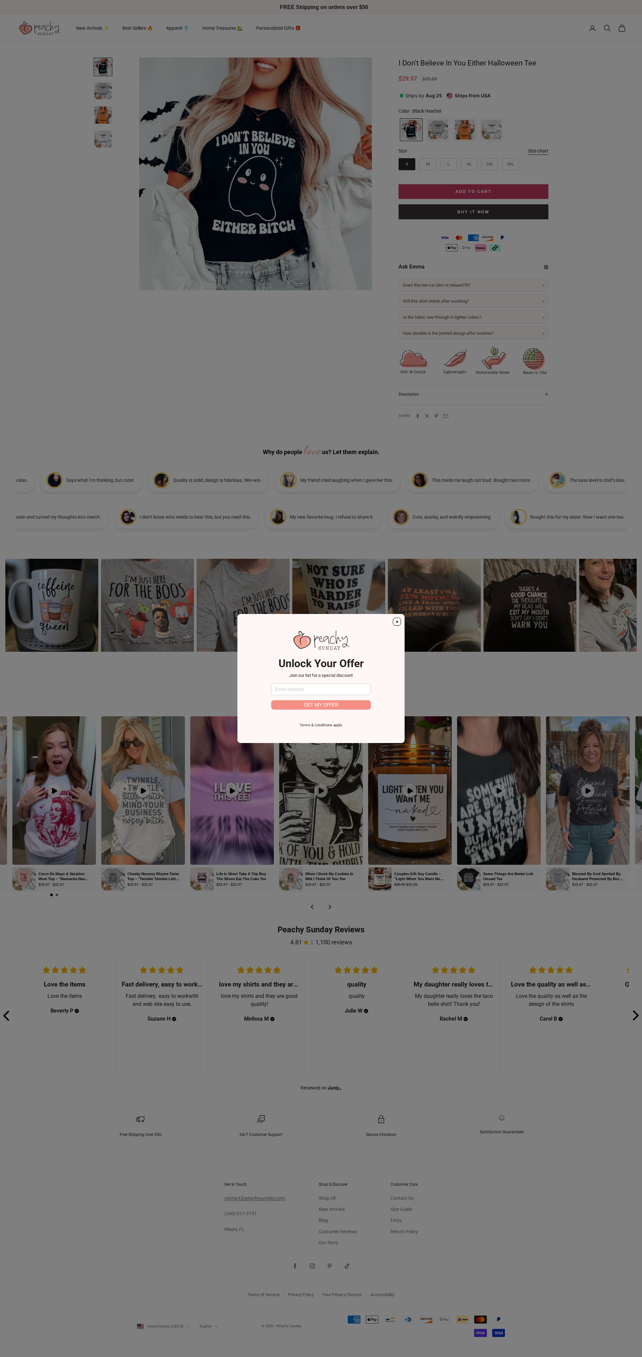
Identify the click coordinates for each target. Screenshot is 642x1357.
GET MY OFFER (321, 705)
